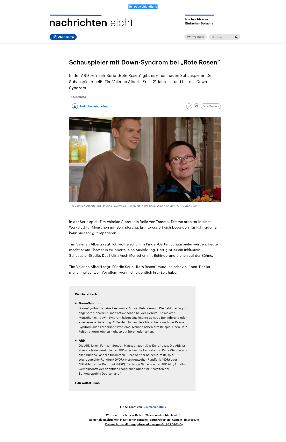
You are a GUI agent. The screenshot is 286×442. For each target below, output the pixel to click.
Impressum (191, 419)
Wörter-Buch (195, 37)
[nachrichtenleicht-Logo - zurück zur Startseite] (91, 20)
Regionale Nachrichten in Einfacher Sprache (118, 419)
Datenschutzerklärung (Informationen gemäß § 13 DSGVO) (144, 424)
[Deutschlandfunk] (143, 6)
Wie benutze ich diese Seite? (124, 415)
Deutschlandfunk (154, 406)
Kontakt (177, 419)
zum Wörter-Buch (87, 383)
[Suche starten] (236, 37)
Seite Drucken (211, 106)
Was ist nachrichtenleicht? (162, 415)
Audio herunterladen (93, 106)
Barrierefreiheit (160, 419)
